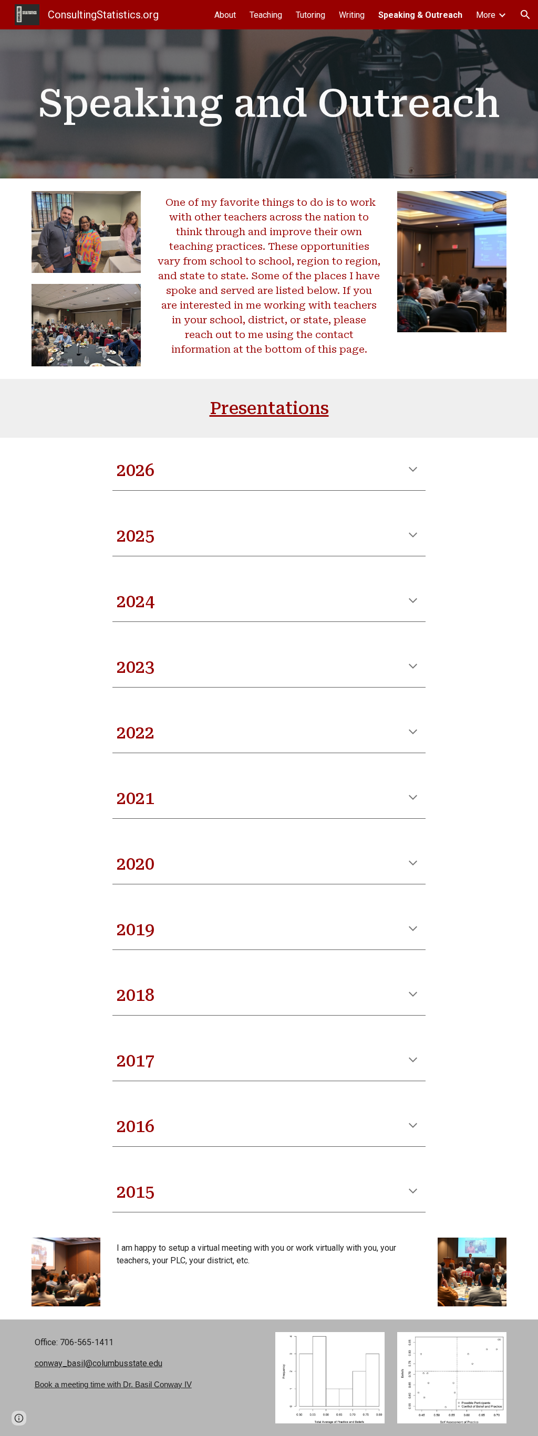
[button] (525, 14)
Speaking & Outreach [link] (420, 15)
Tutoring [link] (310, 15)
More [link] (485, 15)
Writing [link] (352, 15)
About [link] (225, 15)
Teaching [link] (266, 15)
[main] (269, 103)
